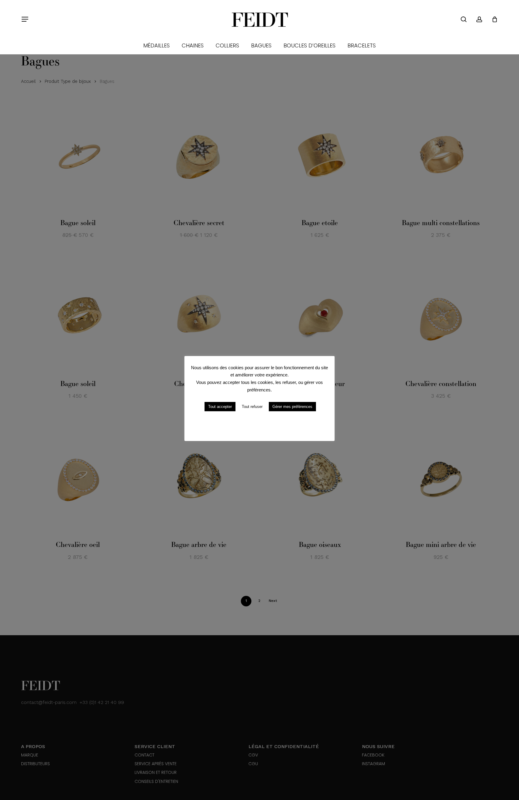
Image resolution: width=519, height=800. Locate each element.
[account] (479, 19)
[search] (463, 19)
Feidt (259, 19)
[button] (24, 19)
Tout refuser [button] (252, 406)
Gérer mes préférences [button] (292, 406)
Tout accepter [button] (220, 406)
